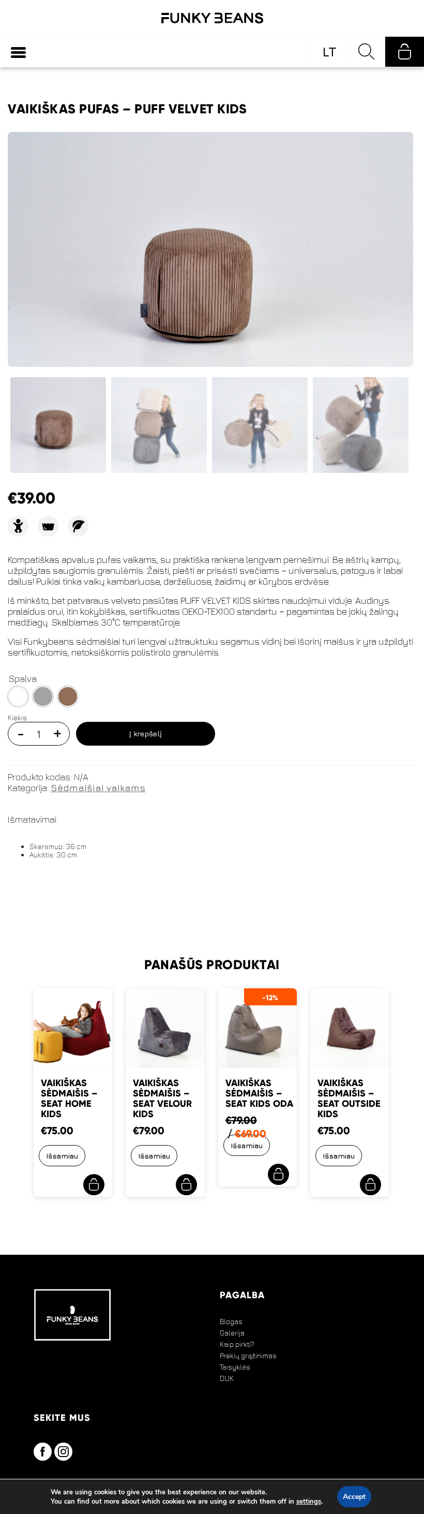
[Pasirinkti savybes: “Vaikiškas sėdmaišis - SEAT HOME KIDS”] (93, 1184)
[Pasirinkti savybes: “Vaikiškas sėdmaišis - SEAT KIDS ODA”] (278, 1174)
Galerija (232, 1333)
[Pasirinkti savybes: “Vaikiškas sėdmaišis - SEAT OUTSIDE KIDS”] (370, 1184)
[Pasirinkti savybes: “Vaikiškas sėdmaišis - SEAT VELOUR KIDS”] (186, 1184)
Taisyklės (235, 1367)
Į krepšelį (145, 733)
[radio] (18, 696)
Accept (354, 1497)
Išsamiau (62, 1155)
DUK (227, 1378)
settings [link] (308, 1501)
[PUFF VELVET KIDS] (210, 273)
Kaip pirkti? (237, 1344)
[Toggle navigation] (18, 52)
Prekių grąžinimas (248, 1356)
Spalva (23, 678)
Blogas (231, 1321)
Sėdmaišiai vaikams (98, 787)
